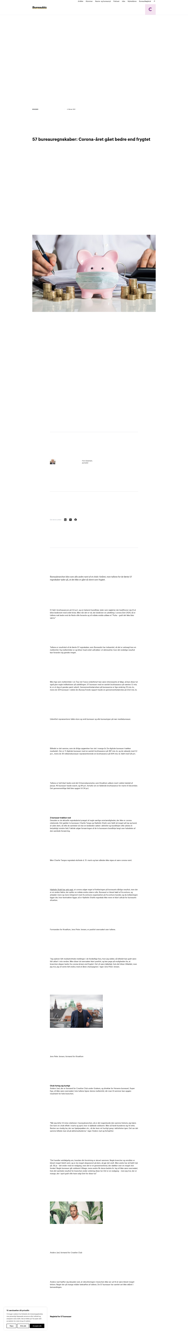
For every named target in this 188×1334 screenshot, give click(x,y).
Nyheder (35, 109)
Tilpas (11, 1326)
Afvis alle (23, 1326)
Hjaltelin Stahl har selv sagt (61, 889)
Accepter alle (37, 1326)
